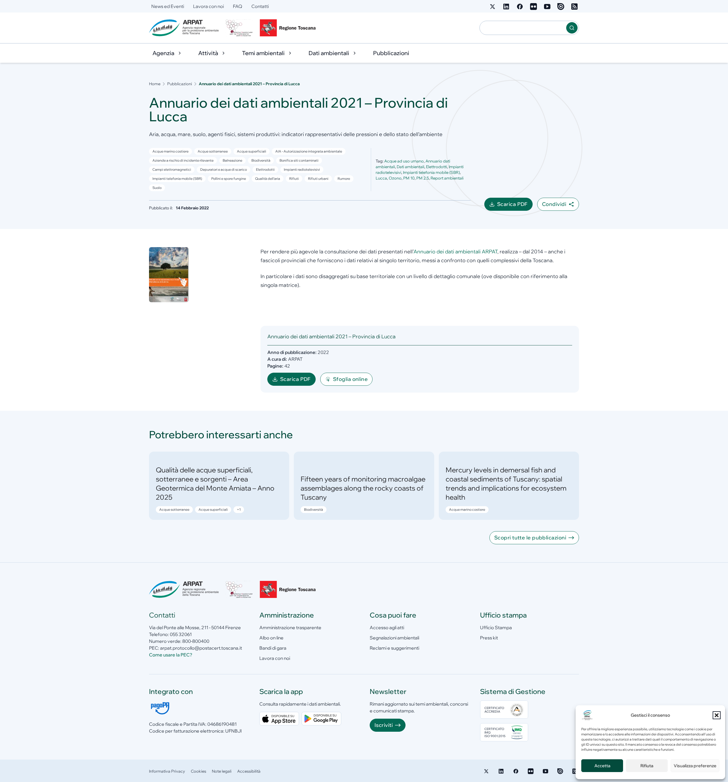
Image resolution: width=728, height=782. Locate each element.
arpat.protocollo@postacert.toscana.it (201, 648)
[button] (716, 715)
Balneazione (232, 160)
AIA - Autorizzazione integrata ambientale (308, 151)
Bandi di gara (272, 648)
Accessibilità (248, 771)
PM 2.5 (422, 178)
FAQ (237, 6)
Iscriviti (384, 725)
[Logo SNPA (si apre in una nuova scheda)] (239, 27)
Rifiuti (294, 178)
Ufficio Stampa (496, 627)
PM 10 (409, 178)
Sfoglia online (350, 379)
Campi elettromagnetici (171, 169)
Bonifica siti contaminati (299, 160)
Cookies (198, 771)
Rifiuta (646, 765)
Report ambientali (447, 178)
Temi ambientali (263, 53)
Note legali (221, 771)
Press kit (489, 638)
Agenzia (163, 53)
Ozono (395, 178)
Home (154, 83)
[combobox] (523, 28)
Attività (208, 53)
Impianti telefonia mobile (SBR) (431, 172)
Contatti (260, 6)
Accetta (602, 765)
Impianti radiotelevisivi (302, 169)
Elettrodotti (265, 169)
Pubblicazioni (391, 53)
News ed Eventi (167, 6)
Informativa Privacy (167, 771)
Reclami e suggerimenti (394, 648)
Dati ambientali (329, 53)
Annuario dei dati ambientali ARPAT (455, 251)
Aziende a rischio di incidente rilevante (183, 160)
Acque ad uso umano (404, 161)
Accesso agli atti (387, 627)
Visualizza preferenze (695, 765)
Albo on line (271, 638)
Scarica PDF (515, 206)
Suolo (157, 187)
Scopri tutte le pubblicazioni (530, 537)
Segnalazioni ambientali (394, 638)
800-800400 (195, 641)
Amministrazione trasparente (290, 627)
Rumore (344, 178)
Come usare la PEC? (170, 655)
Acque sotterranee (213, 151)
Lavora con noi (208, 6)
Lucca (381, 178)
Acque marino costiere (170, 151)
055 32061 (181, 634)
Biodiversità (260, 160)
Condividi (554, 204)
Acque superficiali (251, 151)
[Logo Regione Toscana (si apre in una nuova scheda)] (289, 27)
